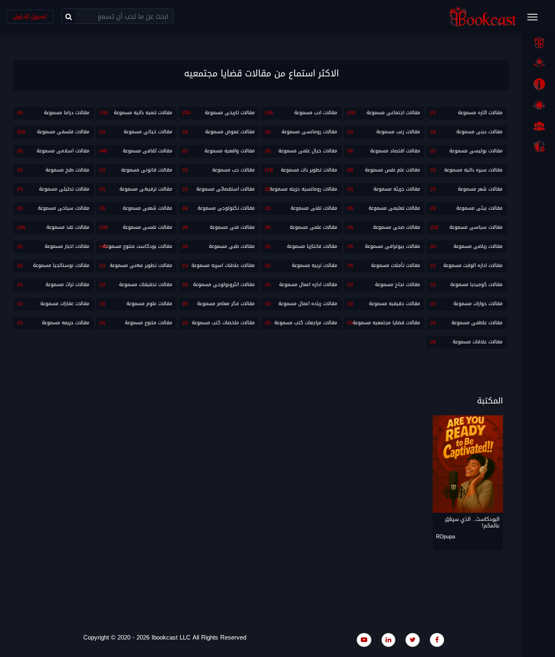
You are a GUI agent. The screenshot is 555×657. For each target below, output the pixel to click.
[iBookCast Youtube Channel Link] (364, 639)
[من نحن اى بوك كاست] (538, 84)
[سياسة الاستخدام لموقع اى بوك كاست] (538, 147)
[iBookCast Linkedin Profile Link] (388, 639)
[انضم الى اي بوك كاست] (538, 126)
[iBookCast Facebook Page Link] (437, 639)
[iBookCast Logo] (483, 16)
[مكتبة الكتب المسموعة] (538, 63)
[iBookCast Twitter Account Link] (413, 639)
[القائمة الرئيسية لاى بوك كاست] (536, 19)
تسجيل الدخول (29, 16)
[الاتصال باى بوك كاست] (538, 105)
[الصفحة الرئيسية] (538, 43)
